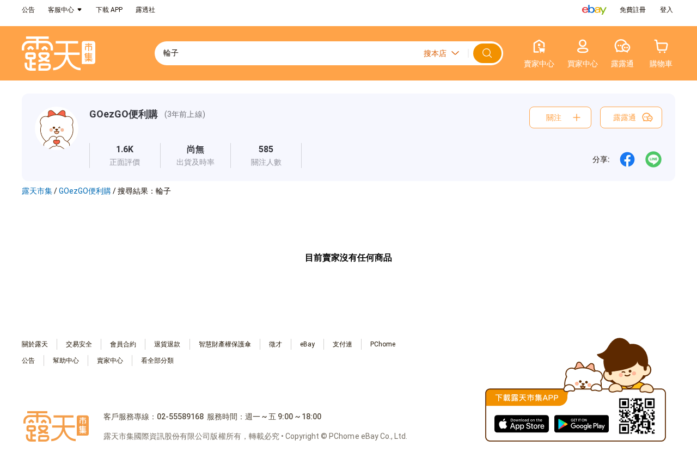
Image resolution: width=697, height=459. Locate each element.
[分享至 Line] (653, 159)
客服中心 (61, 10)
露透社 (145, 10)
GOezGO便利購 (123, 114)
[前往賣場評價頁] (125, 155)
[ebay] (594, 9)
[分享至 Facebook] (627, 159)
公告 (28, 10)
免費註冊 (633, 10)
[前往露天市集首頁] (58, 53)
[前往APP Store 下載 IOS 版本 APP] (521, 423)
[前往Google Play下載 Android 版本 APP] (581, 423)
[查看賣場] (56, 137)
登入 (666, 10)
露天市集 (37, 191)
